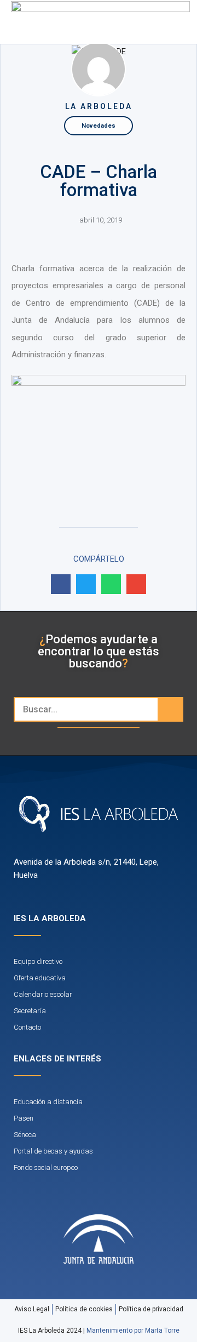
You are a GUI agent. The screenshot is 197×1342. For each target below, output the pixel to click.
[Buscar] (170, 709)
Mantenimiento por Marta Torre (132, 1330)
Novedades (98, 125)
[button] (164, 21)
